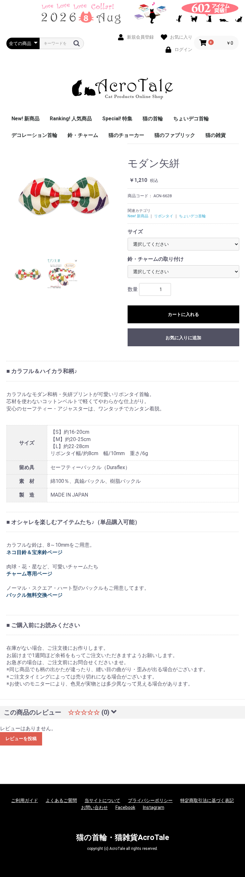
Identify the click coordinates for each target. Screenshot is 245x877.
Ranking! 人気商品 (71, 119)
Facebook (125, 807)
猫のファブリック (174, 135)
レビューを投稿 (21, 738)
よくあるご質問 (61, 800)
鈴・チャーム (83, 135)
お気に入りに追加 (183, 337)
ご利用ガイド (24, 800)
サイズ (135, 232)
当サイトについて (102, 800)
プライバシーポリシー (150, 800)
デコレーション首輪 (34, 135)
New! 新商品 (25, 119)
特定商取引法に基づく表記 (207, 800)
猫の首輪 (153, 119)
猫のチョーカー (126, 135)
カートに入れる (183, 314)
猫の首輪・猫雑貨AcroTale (122, 837)
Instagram (153, 807)
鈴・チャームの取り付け (156, 259)
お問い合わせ (94, 807)
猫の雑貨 (215, 135)
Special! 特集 (117, 119)
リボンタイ (163, 216)
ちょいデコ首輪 (191, 119)
